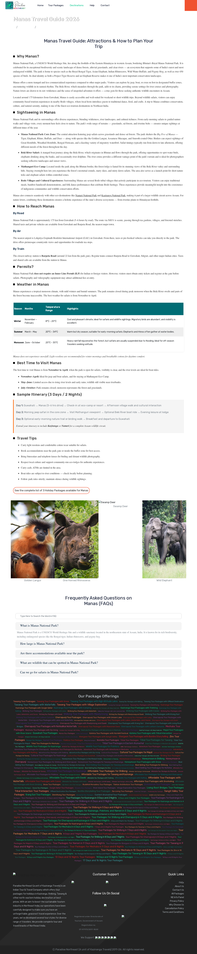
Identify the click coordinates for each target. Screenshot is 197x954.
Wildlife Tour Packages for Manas (129, 746)
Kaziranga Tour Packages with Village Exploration (106, 708)
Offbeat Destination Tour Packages (63, 791)
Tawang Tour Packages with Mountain (118, 705)
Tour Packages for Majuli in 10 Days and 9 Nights (86, 850)
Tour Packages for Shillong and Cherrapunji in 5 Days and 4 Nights (127, 817)
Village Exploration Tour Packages (131, 788)
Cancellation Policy (174, 908)
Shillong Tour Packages (32, 711)
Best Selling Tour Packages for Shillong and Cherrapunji (59, 768)
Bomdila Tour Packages (108, 740)
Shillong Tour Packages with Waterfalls (82, 711)
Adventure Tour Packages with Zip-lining (84, 753)
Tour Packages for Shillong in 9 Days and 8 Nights (143, 847)
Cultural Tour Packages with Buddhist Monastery (114, 756)
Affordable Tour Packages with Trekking (100, 778)
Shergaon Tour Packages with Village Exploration (37, 737)
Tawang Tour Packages (24, 701)
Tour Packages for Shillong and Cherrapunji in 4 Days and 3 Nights (58, 805)
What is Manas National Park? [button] (39, 625)
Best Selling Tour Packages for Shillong (151, 765)
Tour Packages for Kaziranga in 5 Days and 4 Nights (126, 804)
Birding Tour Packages (170, 755)
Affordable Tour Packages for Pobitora (42, 775)
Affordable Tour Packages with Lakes (74, 781)
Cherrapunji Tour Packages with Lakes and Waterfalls (51, 720)
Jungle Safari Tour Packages (61, 788)
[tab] (98, 626)
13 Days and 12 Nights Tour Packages (75, 857)
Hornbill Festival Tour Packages (157, 795)
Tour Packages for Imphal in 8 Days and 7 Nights (72, 840)
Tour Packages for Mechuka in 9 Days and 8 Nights (97, 846)
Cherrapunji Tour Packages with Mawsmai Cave (99, 726)
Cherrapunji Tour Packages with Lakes (137, 717)
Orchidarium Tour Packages (157, 784)
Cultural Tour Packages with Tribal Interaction (147, 755)
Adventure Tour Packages (149, 747)
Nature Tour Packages (169, 762)
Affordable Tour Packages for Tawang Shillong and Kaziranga (32, 778)
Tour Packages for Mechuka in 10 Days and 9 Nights (128, 850)
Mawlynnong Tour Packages (155, 791)
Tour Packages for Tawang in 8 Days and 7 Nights (164, 834)
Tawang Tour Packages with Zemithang (144, 705)
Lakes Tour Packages (178, 784)
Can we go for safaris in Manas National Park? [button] (49, 672)
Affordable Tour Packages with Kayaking (122, 781)
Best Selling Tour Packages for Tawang (45, 765)
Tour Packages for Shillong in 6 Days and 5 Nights (158, 820)
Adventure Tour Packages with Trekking (53, 753)
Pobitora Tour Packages (73, 740)
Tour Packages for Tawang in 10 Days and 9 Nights (139, 853)
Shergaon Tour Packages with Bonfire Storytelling (143, 736)
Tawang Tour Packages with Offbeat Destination (164, 702)
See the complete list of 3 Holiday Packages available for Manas (51, 490)
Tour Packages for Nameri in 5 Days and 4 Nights (52, 808)
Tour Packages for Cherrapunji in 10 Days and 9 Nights (93, 854)
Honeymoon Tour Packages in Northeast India (82, 759)
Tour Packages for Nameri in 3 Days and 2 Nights (43, 798)
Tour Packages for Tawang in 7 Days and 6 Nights (143, 827)
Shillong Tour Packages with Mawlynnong (86, 714)
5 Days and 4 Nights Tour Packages (98, 804)
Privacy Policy (177, 901)
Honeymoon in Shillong (153, 758)
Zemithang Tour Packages (63, 795)
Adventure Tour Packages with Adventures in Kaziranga (151, 749)
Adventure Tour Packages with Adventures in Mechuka (106, 749)
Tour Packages (56, 5)
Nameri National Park (86, 195)
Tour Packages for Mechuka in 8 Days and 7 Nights (122, 834)
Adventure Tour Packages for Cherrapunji (31, 749)
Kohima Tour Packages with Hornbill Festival (108, 733)
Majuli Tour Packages (130, 730)
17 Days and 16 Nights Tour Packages (103, 860)
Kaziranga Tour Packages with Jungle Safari (34, 708)
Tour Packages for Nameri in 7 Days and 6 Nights (80, 830)
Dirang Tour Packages (90, 740)
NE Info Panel (177, 897)
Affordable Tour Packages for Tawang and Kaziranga (107, 774)
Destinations (77, 5)
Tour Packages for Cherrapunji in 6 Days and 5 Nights (33, 824)
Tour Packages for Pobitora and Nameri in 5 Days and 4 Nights (100, 814)
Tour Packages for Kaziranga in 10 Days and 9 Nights (44, 850)
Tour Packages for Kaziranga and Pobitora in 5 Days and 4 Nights (166, 811)
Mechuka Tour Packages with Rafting (69, 730)
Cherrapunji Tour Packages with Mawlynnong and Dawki (83, 723)
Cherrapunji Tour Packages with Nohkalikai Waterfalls (50, 726)
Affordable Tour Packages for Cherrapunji (139, 771)
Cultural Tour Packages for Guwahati (81, 756)
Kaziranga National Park (113, 195)
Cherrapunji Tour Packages (68, 717)
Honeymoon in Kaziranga (130, 759)
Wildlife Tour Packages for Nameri (73, 746)
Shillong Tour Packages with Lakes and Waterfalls (111, 711)
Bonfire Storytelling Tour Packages (94, 791)
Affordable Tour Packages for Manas (70, 774)
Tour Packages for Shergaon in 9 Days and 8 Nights (127, 843)
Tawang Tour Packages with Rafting (131, 701)
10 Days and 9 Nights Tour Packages (172, 847)
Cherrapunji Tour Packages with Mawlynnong (37, 723)
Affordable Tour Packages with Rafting (131, 778)
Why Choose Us (176, 904)
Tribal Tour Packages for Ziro (68, 743)
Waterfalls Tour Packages (22, 788)
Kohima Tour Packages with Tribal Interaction (151, 733)
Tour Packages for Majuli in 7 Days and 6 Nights (47, 830)
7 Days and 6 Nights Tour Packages (109, 827)
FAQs (181, 882)
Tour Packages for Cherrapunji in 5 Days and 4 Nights (141, 807)
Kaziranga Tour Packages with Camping (72, 708)
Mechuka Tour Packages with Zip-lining (41, 730)
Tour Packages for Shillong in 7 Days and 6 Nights (122, 830)
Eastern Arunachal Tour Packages (111, 795)
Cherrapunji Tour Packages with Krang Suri (126, 723)
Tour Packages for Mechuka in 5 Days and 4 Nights (42, 811)
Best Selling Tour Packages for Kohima (153, 768)
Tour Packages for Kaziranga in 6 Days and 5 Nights (78, 824)
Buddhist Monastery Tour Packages (97, 785)
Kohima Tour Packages (82, 733)
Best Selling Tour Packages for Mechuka (123, 768)
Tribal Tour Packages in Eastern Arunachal (123, 743)
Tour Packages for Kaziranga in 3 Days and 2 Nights (91, 798)
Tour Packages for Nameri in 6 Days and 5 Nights (157, 824)
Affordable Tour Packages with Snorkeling (154, 781)
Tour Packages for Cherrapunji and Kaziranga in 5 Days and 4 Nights (76, 820)
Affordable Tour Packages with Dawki (67, 777)
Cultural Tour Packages (110, 753)
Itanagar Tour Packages (34, 740)
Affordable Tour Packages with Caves (43, 781)
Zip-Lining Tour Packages (122, 791)
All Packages (177, 893)
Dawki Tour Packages (140, 791)
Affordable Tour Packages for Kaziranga (66, 771)
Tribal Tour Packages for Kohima (89, 743)
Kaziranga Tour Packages (172, 705)
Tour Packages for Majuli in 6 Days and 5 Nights (124, 824)
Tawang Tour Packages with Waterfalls (34, 704)
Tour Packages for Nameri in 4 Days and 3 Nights (45, 801)
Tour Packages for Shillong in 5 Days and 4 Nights (97, 807)
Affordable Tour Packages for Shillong (107, 771)
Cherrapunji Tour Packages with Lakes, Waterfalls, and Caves (124, 720)
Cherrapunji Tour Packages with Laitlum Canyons (142, 726)
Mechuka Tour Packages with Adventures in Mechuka (101, 730)
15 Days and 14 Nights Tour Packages (147, 857)
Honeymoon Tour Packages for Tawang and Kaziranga (100, 762)
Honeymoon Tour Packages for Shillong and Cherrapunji (52, 762)
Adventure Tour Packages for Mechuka (66, 749)
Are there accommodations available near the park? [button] (52, 653)
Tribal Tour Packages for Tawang (156, 740)
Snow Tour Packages (51, 785)
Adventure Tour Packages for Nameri (171, 746)
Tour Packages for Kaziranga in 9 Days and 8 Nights (130, 840)
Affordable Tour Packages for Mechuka (164, 771)
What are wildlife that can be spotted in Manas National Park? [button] (59, 663)
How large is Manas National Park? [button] (42, 643)
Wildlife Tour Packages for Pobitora (102, 746)
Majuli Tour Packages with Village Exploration (150, 730)
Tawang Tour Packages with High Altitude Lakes (94, 701)
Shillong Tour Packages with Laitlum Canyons (35, 717)
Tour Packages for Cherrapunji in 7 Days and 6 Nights (162, 830)
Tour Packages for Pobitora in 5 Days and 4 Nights (158, 804)
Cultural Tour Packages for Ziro (164, 752)
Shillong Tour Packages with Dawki (50, 714)
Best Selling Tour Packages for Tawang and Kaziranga (110, 765)
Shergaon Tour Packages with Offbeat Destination (65, 737)
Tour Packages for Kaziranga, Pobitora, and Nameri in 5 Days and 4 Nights (107, 810)
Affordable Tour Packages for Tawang (34, 771)
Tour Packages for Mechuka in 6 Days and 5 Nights (68, 826)
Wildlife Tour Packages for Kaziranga (43, 746)
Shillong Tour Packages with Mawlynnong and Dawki (126, 714)
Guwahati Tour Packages (45, 733)
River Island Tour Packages (104, 788)
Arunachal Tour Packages (84, 795)
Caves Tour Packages (40, 788)
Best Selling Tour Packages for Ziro (98, 768)
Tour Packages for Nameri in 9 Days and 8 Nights (79, 843)
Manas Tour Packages (67, 733)
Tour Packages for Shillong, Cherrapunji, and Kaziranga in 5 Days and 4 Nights (56, 817)
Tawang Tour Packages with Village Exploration (82, 704)
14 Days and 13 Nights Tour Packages (114, 857)
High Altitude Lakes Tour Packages (71, 784)
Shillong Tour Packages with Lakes (54, 711)
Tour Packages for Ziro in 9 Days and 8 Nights (51, 847)
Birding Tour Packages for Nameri (28, 759)
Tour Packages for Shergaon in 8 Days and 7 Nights (61, 837)
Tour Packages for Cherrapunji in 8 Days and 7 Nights (151, 837)
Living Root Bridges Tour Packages (165, 787)
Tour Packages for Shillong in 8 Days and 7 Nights (100, 837)
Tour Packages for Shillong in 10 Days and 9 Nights (52, 854)
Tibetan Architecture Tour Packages (128, 785)
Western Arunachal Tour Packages (138, 795)
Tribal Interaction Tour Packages (32, 791)
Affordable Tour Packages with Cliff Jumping (99, 781)
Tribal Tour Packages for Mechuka (45, 743)
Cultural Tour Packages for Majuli (136, 752)
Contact (105, 5)
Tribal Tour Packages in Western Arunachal (161, 743)
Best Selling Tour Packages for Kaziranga (71, 765)
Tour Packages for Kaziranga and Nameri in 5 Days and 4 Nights (45, 814)
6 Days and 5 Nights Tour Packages (122, 821)
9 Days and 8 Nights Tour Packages (100, 840)
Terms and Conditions (173, 912)
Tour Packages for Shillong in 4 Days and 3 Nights (85, 801)
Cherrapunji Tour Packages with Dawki (165, 720)
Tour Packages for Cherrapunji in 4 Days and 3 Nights (128, 801)
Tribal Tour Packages (130, 740)
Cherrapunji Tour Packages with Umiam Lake (102, 717)
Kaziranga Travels (51, 886)
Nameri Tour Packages (52, 740)
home (40, 5)
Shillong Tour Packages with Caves (142, 711)
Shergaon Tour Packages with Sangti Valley (98, 737)
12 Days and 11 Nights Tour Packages (40, 857)
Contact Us (178, 890)
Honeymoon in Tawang (110, 759)
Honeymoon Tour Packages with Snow (143, 762)
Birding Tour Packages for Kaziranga (51, 759)
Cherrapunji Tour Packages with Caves (84, 720)
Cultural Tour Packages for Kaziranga (48, 755)
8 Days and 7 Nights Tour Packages (80, 834)
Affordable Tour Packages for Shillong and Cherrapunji (158, 774)
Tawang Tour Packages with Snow (53, 701)
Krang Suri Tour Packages (38, 794)
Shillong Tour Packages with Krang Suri (162, 714)
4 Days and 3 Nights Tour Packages (134, 798)
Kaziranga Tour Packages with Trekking (139, 708)
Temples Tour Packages (83, 788)
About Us (179, 886)
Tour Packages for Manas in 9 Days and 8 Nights (163, 840)
